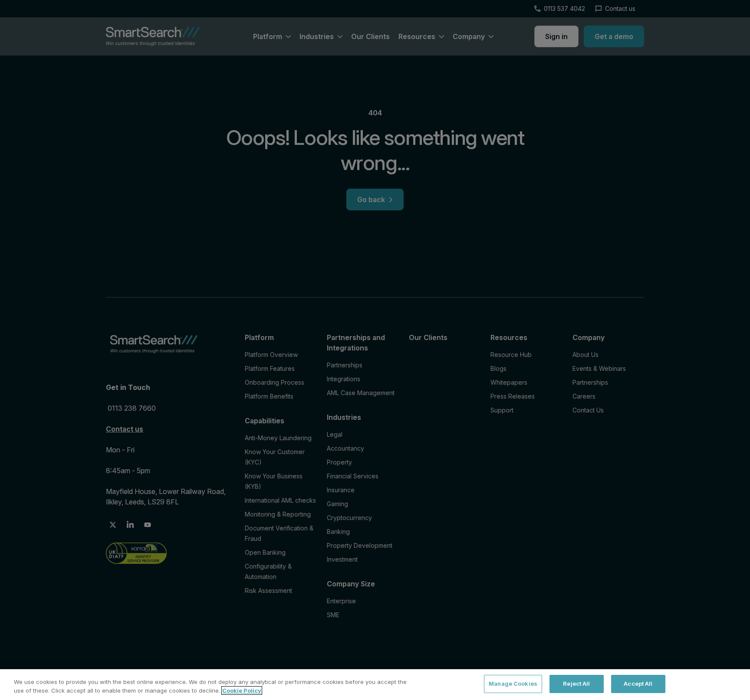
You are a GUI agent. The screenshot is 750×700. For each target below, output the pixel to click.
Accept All (638, 683)
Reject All (576, 683)
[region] (375, 684)
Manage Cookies (513, 683)
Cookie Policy (241, 690)
